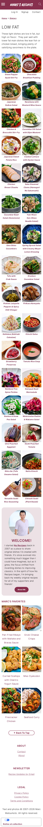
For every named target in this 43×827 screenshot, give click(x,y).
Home (4, 18)
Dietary (13, 18)
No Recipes (20, 545)
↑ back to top (21, 733)
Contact (21, 751)
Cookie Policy (21, 797)
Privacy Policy (21, 793)
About (21, 755)
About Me (22, 589)
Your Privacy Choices (23, 820)
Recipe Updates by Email (21, 774)
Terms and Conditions (21, 801)
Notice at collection (12, 824)
